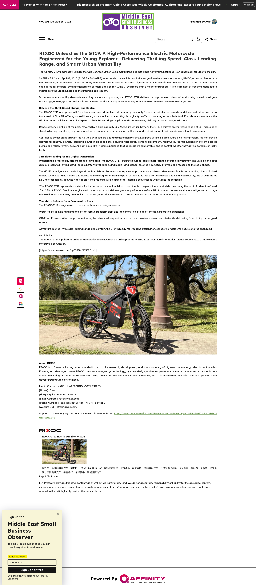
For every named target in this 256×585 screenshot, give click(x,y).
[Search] (191, 39)
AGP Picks (9, 4)
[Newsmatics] (20, 303)
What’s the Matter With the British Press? (38, 4)
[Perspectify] (20, 289)
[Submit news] (20, 281)
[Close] (57, 514)
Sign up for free (32, 570)
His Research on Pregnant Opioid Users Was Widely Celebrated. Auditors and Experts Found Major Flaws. (149, 4)
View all (248, 4)
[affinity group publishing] (20, 296)
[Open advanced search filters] (198, 39)
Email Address (17, 556)
